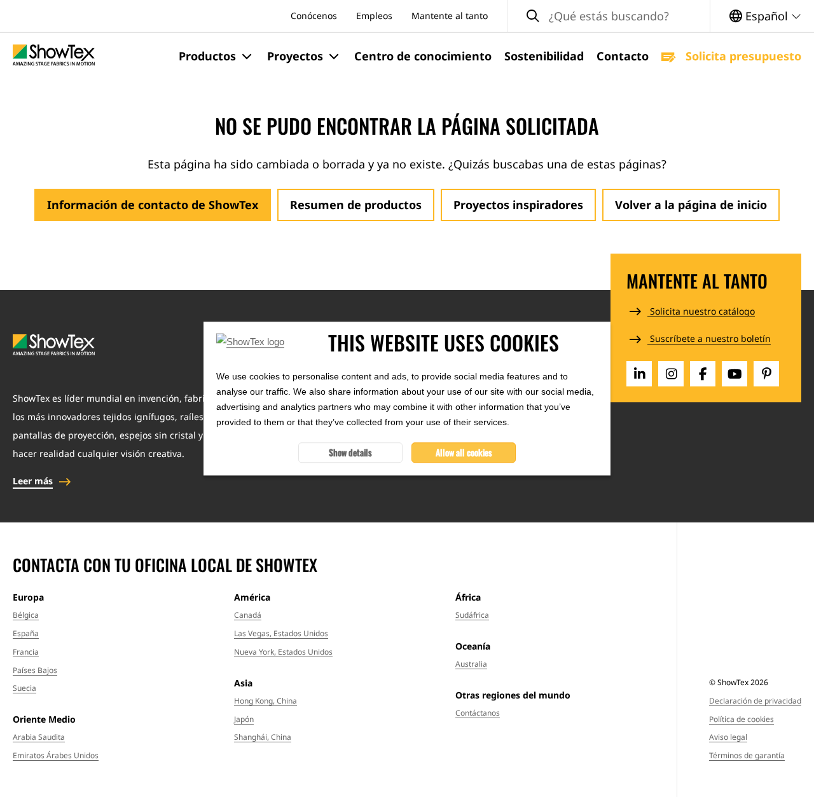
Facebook (702, 373)
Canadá (247, 615)
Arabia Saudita (39, 737)
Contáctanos (477, 712)
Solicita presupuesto (741, 56)
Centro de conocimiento (423, 56)
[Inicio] (54, 56)
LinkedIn (639, 373)
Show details (350, 452)
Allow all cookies (464, 452)
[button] (216, 56)
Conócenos (314, 16)
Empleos (374, 16)
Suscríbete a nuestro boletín (709, 338)
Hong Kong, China (265, 700)
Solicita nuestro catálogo (701, 311)
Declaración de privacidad (755, 700)
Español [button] (766, 16)
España (26, 633)
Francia (26, 651)
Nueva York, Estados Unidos (283, 651)
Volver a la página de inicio (691, 204)
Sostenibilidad (544, 56)
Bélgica (26, 615)
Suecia (24, 688)
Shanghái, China (262, 737)
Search (533, 16)
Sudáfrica (472, 615)
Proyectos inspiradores (518, 204)
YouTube (734, 373)
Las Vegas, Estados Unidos (281, 633)
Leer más (33, 481)
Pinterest (766, 373)
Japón (244, 719)
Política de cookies (741, 719)
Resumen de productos (356, 204)
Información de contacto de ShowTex (152, 204)
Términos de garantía (747, 755)
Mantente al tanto (449, 16)
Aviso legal (728, 737)
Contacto (623, 56)
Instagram (671, 373)
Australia (471, 663)
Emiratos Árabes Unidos (56, 755)
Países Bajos (35, 670)
